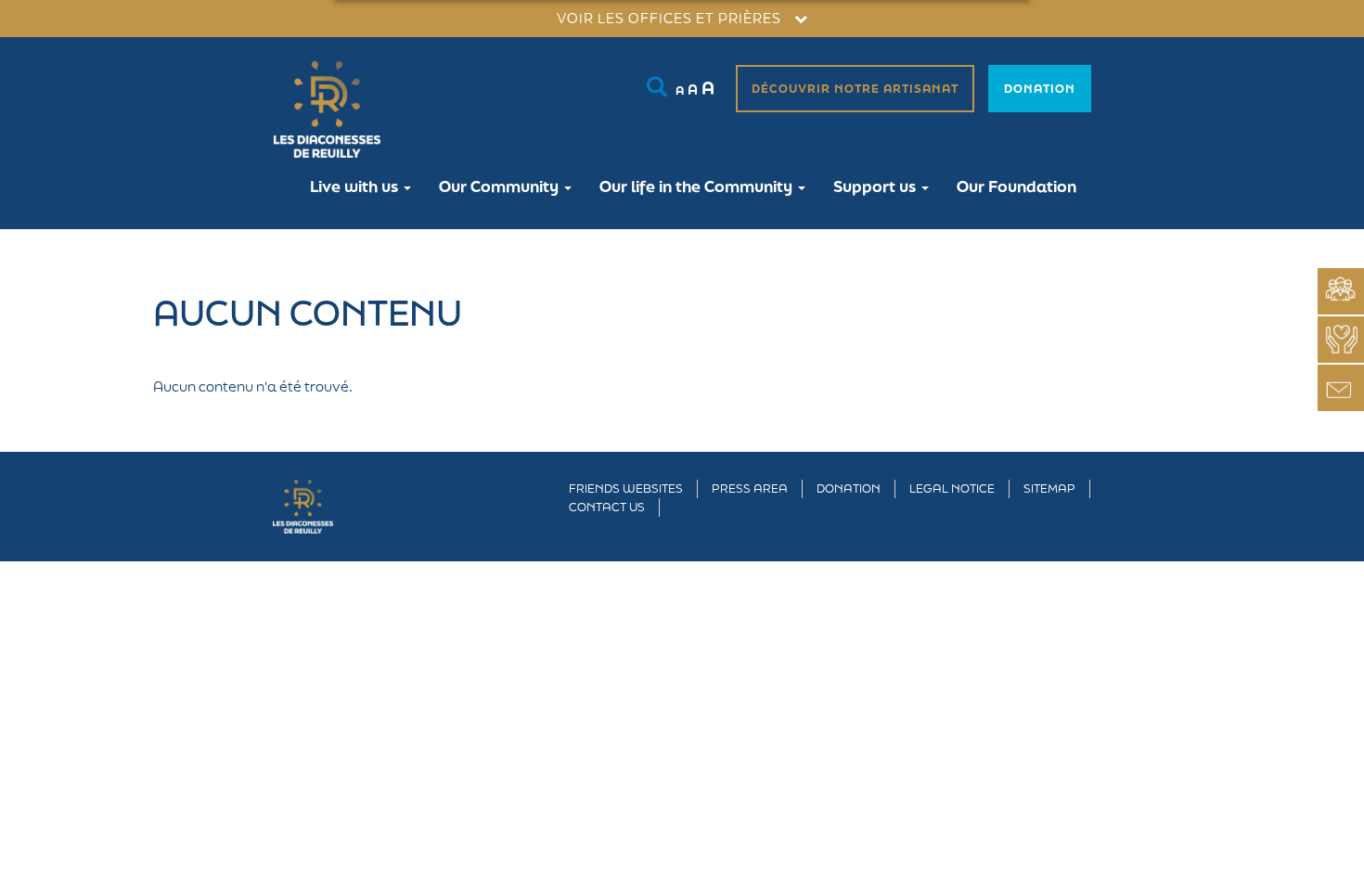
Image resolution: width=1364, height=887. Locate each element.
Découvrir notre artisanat (855, 88)
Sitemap (1049, 488)
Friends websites (626, 488)
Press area (750, 488)
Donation (1039, 88)
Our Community (500, 186)
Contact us (607, 507)
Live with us (356, 186)
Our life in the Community (697, 186)
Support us (876, 186)
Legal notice (952, 488)
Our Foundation (1016, 186)
